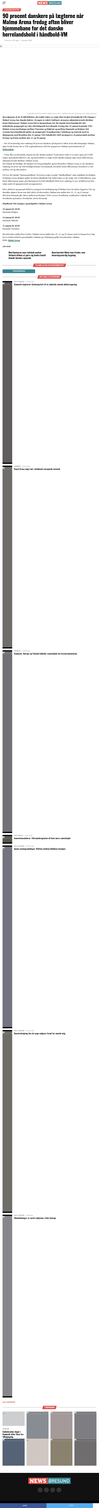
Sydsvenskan (8, 149)
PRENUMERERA (19, 271)
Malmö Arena (14, 240)
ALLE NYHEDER (9, 1402)
